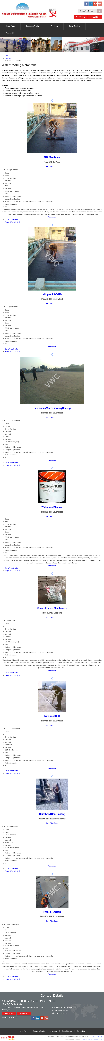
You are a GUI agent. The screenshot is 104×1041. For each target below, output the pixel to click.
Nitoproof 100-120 (52, 294)
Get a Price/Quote (52, 166)
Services (54, 26)
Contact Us (10, 33)
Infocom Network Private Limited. (92, 1039)
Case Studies (74, 26)
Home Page (10, 26)
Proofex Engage (52, 912)
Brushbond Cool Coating (52, 814)
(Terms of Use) (97, 1036)
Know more (52, 217)
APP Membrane (52, 157)
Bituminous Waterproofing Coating (52, 408)
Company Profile (32, 26)
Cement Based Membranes (52, 608)
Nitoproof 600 (52, 716)
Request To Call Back (12, 222)
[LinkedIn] (91, 5)
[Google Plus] (100, 5)
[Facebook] (86, 5)
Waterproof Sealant (52, 507)
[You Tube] (95, 5)
